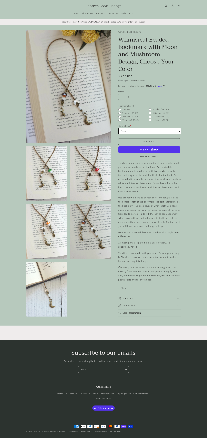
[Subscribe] (126, 369)
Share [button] (123, 288)
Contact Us (85, 394)
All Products (71, 394)
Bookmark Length (126, 106)
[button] (166, 6)
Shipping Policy (124, 394)
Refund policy (72, 431)
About (95, 394)
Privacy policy (86, 431)
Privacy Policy (107, 394)
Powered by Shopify (57, 431)
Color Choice (124, 126)
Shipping (122, 81)
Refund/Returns (140, 394)
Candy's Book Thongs (41, 431)
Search (60, 394)
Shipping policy (116, 431)
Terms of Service (103, 399)
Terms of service (100, 431)
